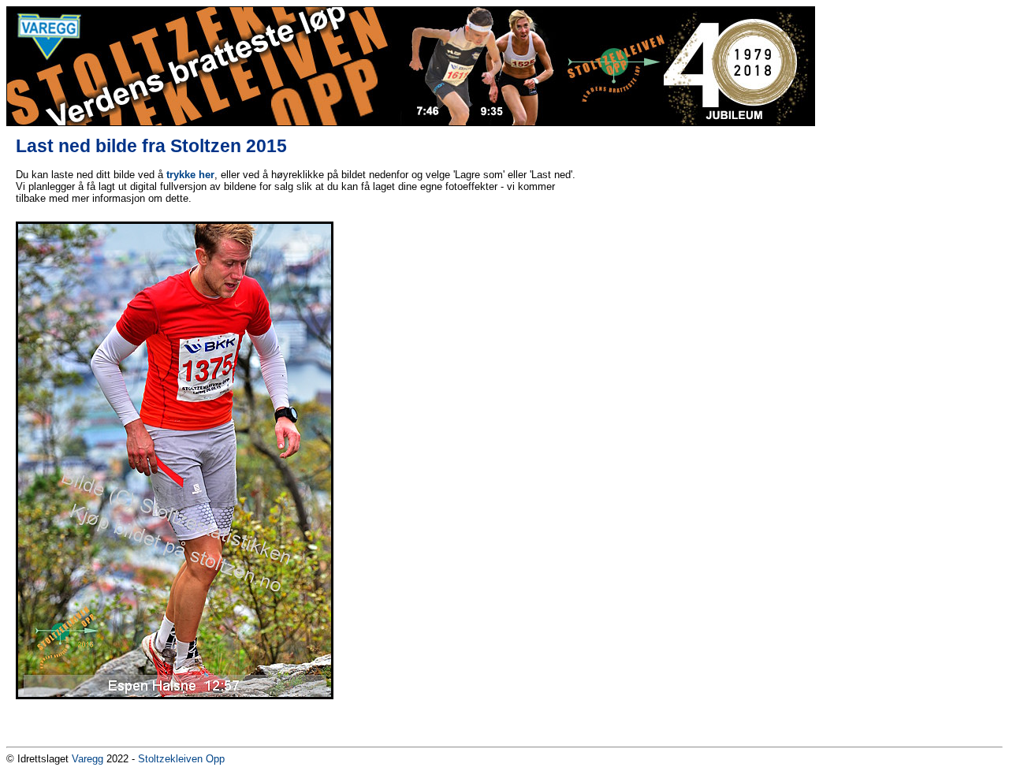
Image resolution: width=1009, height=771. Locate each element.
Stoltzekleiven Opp (181, 759)
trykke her (190, 175)
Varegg (87, 759)
